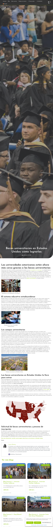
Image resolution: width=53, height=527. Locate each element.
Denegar (37, 522)
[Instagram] (50, 1)
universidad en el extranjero (36, 270)
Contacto (4, 1)
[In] (48, 3)
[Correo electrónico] (9, 454)
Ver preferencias (46, 522)
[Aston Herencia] (4, 8)
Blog (9, 1)
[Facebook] (48, 1)
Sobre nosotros (14, 1)
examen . (46, 389)
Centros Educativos (13, 10)
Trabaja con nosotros (22, 1)
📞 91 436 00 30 (39, 1)
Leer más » (6, 524)
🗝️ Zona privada (31, 1)
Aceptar (30, 522)
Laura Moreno (12, 444)
